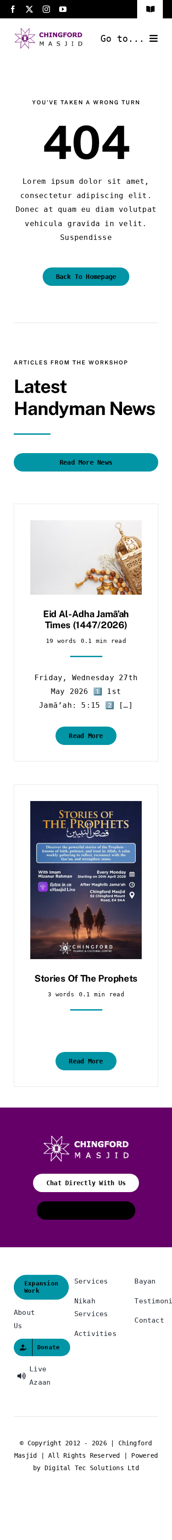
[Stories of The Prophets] (86, 807)
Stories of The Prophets (86, 978)
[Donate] (26, 1347)
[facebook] (13, 9)
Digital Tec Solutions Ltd (91, 1468)
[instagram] (46, 9)
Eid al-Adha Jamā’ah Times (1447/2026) (86, 619)
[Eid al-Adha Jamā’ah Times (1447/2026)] (86, 527)
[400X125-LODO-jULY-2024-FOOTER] (86, 1138)
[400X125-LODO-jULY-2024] (48, 31)
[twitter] (29, 9)
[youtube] (63, 9)
